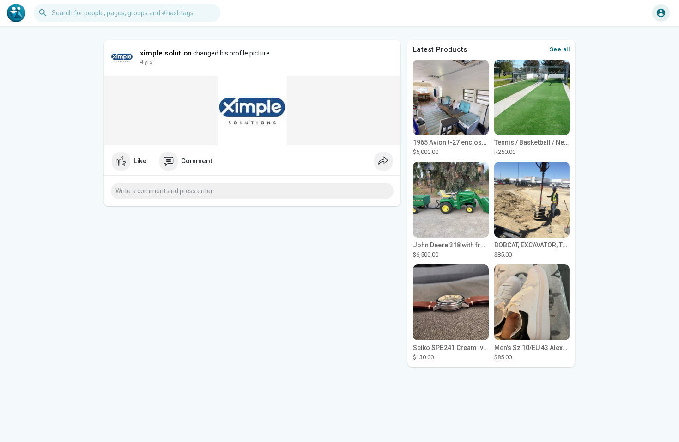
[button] (661, 13)
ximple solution (166, 53)
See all (560, 49)
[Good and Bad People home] (16, 13)
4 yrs (146, 62)
